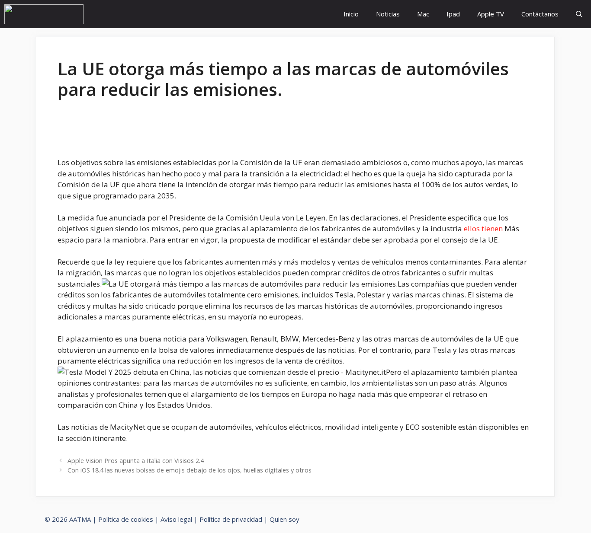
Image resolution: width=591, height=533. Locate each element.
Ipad (453, 14)
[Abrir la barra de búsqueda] (579, 14)
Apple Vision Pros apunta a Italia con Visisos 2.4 (135, 460)
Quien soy (284, 519)
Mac (423, 14)
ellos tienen (483, 228)
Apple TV (490, 14)
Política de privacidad (230, 519)
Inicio (351, 14)
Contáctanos (540, 14)
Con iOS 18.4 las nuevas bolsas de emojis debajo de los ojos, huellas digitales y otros (189, 470)
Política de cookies (125, 519)
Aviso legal (176, 519)
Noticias (388, 14)
